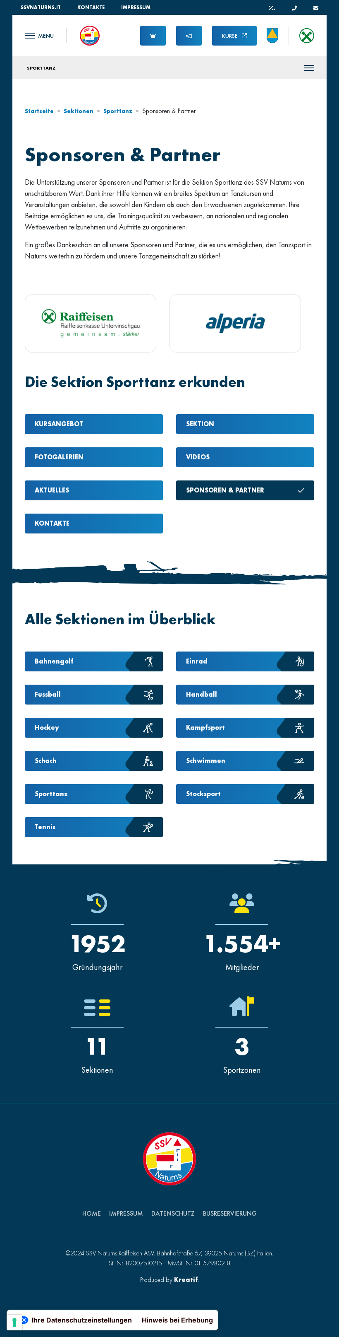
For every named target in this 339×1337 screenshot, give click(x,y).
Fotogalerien (59, 457)
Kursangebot (59, 424)
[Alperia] (235, 323)
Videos (198, 457)
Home (91, 1213)
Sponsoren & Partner (225, 490)
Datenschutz (173, 1213)
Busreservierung (230, 1213)
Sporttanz (41, 68)
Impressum (135, 7)
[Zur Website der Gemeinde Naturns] (272, 35)
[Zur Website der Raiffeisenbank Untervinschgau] (306, 35)
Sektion (200, 424)
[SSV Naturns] (90, 34)
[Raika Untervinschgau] (90, 323)
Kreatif (186, 1279)
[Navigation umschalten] (39, 36)
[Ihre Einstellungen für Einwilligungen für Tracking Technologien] (14, 1322)
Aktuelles (52, 490)
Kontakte (91, 7)
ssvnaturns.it (41, 7)
